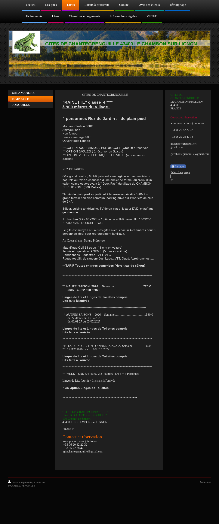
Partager (179, 166)
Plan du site (39, 482)
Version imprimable (22, 482)
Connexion (205, 482)
